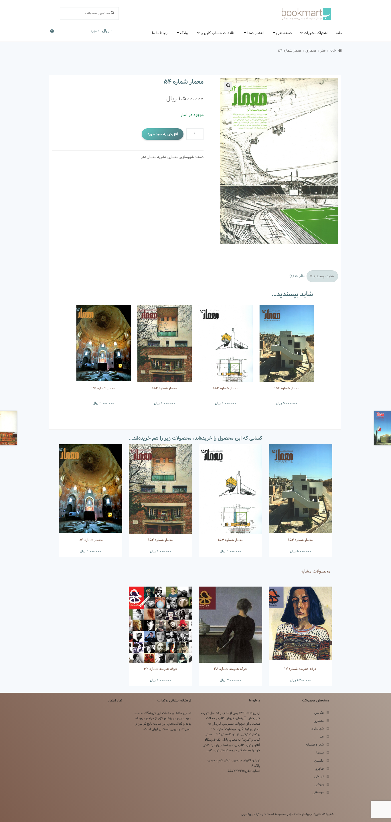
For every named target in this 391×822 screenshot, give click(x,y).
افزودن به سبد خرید (162, 134)
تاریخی (319, 776)
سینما (320, 752)
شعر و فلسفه (315, 744)
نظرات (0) (297, 276)
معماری (310, 51)
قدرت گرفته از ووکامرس (253, 814)
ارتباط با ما (160, 33)
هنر (323, 51)
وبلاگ (184, 33)
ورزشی (319, 784)
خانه (339, 33)
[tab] (322, 276)
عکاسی (319, 712)
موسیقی (318, 792)
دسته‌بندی (284, 33)
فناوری (319, 768)
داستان (319, 760)
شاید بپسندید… (322, 276)
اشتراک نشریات (315, 33)
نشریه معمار (157, 157)
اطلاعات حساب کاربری (218, 33)
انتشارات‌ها (255, 33)
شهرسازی (187, 157)
